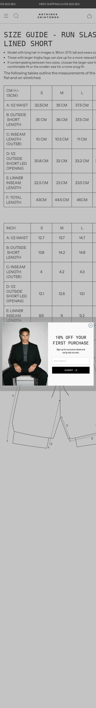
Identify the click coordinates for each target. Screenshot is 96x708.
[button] (71, 370)
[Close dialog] (91, 325)
